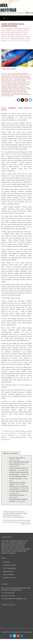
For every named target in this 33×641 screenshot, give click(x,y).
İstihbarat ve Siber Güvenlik (8, 34)
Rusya (16, 522)
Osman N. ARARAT (11, 69)
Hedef (28, 520)
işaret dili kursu (27, 640)
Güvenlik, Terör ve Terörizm (21, 32)
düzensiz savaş (21, 520)
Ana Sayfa (6, 562)
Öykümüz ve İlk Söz (9, 565)
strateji (22, 523)
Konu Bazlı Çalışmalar (20, 81)
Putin (12, 522)
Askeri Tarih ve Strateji (17, 76)
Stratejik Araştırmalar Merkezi (17, 38)
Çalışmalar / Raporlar (11, 30)
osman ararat (6, 522)
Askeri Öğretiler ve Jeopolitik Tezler (13, 28)
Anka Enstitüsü (12, 520)
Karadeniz (18, 34)
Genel (2, 32)
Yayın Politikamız (8, 574)
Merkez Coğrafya (13, 87)
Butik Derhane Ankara (6, 640)
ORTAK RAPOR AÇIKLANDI (16, 495)
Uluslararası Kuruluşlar (7, 95)
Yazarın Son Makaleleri (11, 453)
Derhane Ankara (18, 640)
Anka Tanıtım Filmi (9, 578)
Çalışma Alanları (8, 571)
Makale (28, 36)
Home (2, 28)
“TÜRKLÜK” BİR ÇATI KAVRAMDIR (18, 491)
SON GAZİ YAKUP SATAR (16, 458)
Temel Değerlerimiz (10, 568)
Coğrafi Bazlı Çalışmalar (22, 30)
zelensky (27, 523)
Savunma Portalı (5, 38)
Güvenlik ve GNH (9, 32)
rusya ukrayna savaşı (24, 522)
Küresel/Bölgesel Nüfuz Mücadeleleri (16, 36)
